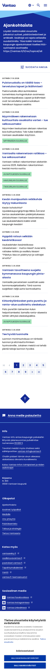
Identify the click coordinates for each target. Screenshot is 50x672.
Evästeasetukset (25, 650)
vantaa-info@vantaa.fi (29, 451)
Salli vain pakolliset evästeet (25, 658)
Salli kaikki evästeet (25, 665)
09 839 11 (18, 443)
